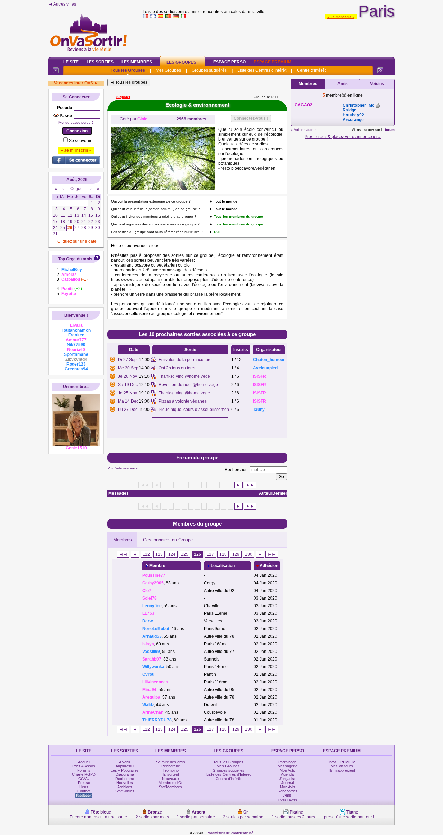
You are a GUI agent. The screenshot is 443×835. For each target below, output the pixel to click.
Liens (83, 787)
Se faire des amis (170, 762)
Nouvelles (124, 783)
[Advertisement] (269, 36)
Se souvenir (80, 140)
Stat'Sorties (124, 791)
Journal (287, 783)
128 (223, 554)
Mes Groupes (168, 70)
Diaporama (125, 774)
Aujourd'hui (125, 766)
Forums (83, 770)
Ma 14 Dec (128, 401)
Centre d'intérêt (311, 70)
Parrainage (287, 762)
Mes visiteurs (342, 766)
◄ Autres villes (62, 4)
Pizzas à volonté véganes (183, 401)
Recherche (124, 778)
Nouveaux (170, 778)
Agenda (287, 774)
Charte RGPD (84, 774)
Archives (124, 787)
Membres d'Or (171, 783)
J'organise (287, 778)
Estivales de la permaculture (185, 359)
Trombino (171, 770)
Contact (83, 791)
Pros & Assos (83, 766)
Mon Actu (287, 770)
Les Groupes (181, 62)
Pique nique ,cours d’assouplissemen (194, 409)
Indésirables (287, 799)
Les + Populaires (125, 770)
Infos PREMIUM (341, 762)
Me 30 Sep (128, 368)
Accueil (84, 762)
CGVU (83, 778)
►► (250, 485)
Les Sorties (100, 62)
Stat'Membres (170, 787)
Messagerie (287, 766)
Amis (342, 83)
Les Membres (136, 62)
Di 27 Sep (127, 359)
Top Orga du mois (75, 259)
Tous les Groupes (128, 70)
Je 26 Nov (127, 376)
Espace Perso (229, 62)
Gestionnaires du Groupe (168, 539)
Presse (84, 783)
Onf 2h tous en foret (177, 368)
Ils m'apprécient (342, 770)
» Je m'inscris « (340, 17)
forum (390, 130)
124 (171, 554)
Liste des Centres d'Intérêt (261, 70)
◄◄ (123, 554)
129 (235, 554)
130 (248, 554)
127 (210, 554)
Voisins (377, 83)
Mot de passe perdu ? (76, 122)
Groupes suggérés (209, 70)
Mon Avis (287, 787)
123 (159, 554)
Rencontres (287, 791)
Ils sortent (170, 774)
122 (146, 554)
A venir (124, 762)
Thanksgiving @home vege (184, 376)
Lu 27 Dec (127, 409)
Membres (122, 539)
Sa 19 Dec (128, 384)
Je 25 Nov (127, 392)
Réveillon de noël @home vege (188, 384)
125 (184, 554)
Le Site (71, 62)
